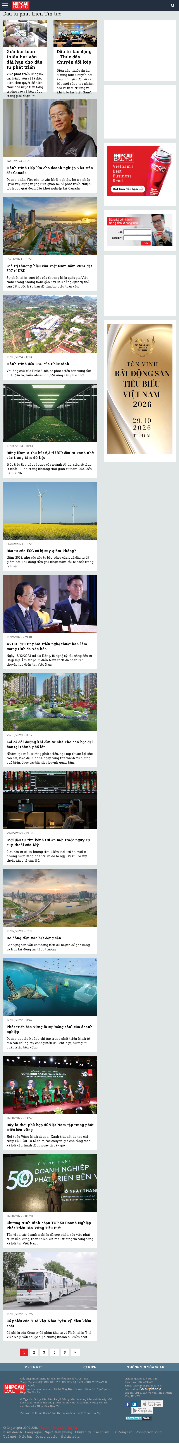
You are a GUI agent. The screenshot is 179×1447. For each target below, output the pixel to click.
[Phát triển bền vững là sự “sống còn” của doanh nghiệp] (50, 987)
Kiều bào (25, 1436)
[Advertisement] (139, 285)
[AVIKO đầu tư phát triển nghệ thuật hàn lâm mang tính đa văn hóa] (50, 604)
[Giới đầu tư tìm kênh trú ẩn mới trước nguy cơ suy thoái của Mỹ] (50, 800)
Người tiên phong (58, 1432)
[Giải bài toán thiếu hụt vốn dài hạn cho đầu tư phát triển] (25, 33)
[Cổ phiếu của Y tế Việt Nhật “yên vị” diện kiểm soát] (50, 1281)
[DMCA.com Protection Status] (138, 1418)
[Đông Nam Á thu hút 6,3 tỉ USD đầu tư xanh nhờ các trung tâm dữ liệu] (50, 413)
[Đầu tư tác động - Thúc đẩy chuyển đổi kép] (75, 33)
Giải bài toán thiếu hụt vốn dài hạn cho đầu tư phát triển (24, 59)
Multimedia (69, 1436)
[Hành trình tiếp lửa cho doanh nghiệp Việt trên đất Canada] (50, 128)
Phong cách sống (149, 1432)
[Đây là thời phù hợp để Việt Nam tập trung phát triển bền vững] (50, 1085)
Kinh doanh (12, 1432)
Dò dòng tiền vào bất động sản (34, 938)
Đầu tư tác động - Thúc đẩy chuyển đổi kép (74, 57)
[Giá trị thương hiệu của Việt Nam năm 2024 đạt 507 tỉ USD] (50, 226)
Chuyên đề (83, 1432)
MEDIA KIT (33, 1367)
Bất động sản (122, 1432)
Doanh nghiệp (46, 1436)
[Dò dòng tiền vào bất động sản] (50, 898)
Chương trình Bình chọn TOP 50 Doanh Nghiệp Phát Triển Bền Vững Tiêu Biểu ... (49, 1225)
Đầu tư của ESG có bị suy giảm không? (41, 550)
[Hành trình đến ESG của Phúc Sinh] (50, 324)
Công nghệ (33, 1432)
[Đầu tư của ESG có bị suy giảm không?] (50, 511)
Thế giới (9, 1436)
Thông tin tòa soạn (146, 1367)
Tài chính (101, 1432)
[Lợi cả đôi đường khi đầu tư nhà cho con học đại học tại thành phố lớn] (50, 702)
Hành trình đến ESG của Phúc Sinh (38, 364)
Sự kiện (89, 1367)
